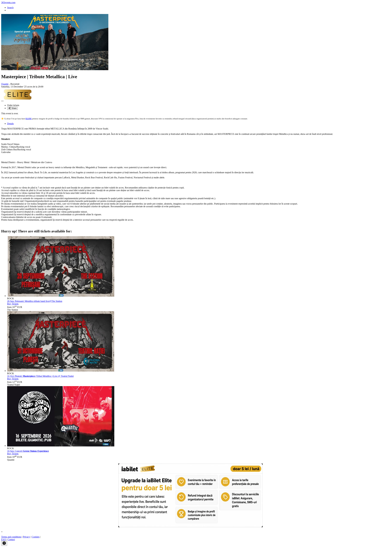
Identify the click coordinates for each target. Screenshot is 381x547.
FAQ (3, 539)
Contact (11, 539)
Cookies (35, 537)
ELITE (29, 119)
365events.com (8, 2)
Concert (28, 451)
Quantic (5, 84)
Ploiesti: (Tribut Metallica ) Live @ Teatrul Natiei (40, 376)
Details (10, 123)
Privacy (26, 537)
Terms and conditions (11, 537)
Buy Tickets (12, 304)
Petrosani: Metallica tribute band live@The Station (34, 301)
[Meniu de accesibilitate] (4, 543)
